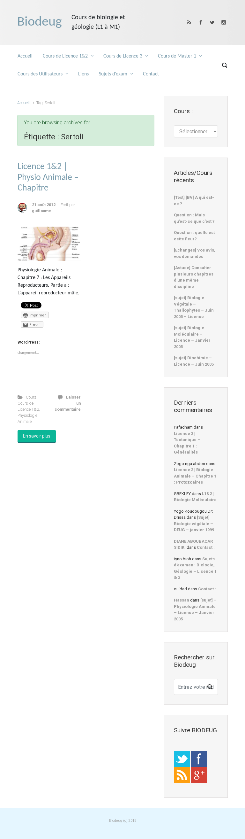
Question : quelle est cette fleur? (194, 235)
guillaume (41, 210)
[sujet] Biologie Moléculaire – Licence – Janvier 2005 (192, 337)
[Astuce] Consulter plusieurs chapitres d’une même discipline (193, 277)
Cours (31, 397)
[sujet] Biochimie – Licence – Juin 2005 (194, 361)
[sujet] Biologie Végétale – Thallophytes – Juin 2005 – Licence (194, 307)
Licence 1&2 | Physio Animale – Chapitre (48, 177)
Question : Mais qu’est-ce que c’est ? (194, 218)
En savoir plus (36, 436)
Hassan (181, 600)
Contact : (206, 547)
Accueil (23, 102)
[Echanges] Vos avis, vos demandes (194, 253)
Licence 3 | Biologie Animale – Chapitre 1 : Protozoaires (195, 476)
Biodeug (39, 22)
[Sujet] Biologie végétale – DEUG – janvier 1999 (194, 523)
